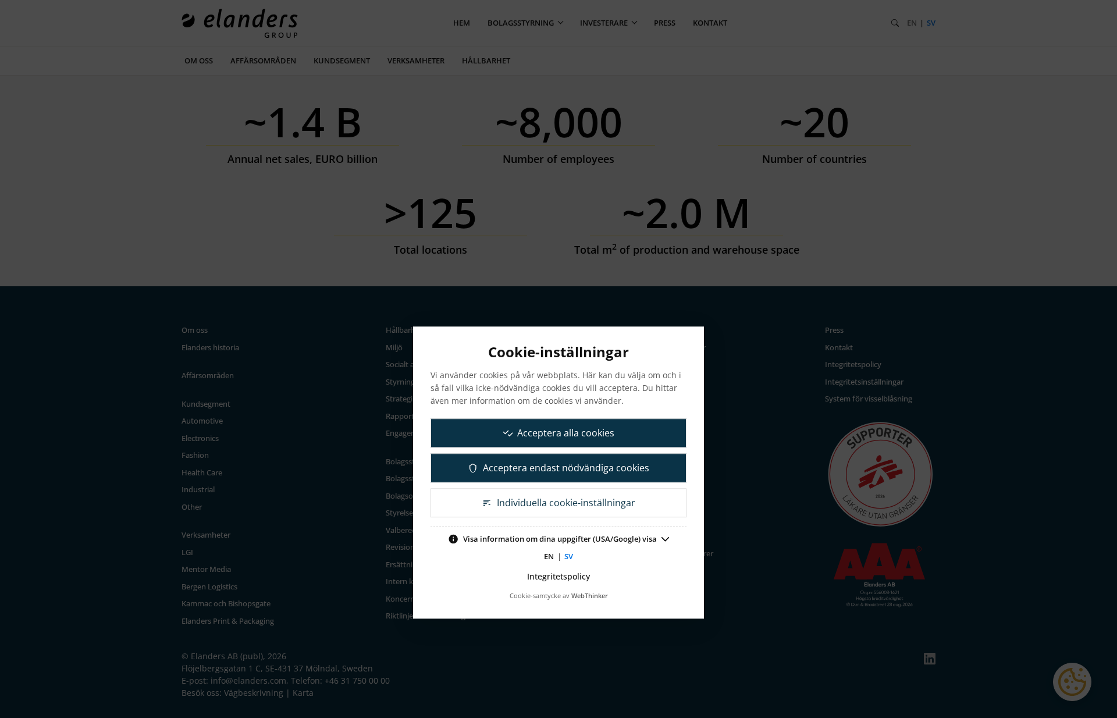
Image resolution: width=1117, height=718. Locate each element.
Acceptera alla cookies (565, 432)
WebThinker (589, 595)
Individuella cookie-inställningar (566, 502)
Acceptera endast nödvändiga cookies (566, 467)
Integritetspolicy (558, 576)
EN (549, 556)
